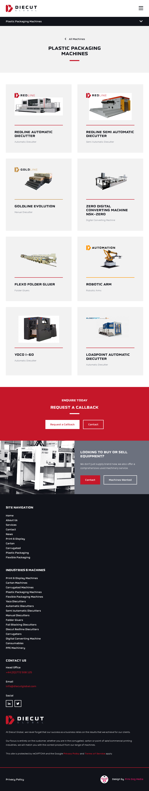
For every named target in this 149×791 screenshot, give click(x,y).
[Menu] (141, 21)
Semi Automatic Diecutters (23, 610)
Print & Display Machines (22, 578)
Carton (10, 543)
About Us (11, 520)
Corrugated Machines (20, 587)
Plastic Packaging (17, 552)
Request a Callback (62, 424)
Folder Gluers (14, 620)
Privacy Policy (71, 753)
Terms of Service (95, 753)
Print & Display (15, 538)
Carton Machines (16, 582)
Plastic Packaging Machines (24, 592)
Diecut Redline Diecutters (22, 629)
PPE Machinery (15, 647)
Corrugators (14, 633)
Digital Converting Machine (23, 638)
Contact (93, 424)
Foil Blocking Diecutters (21, 624)
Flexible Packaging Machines (24, 596)
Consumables (14, 643)
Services (11, 524)
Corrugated (13, 548)
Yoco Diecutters (16, 601)
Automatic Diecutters (20, 606)
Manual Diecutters (17, 615)
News (9, 534)
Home (10, 515)
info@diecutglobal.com (21, 686)
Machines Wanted (120, 479)
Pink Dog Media (134, 779)
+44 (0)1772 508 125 (19, 672)
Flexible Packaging (18, 557)
